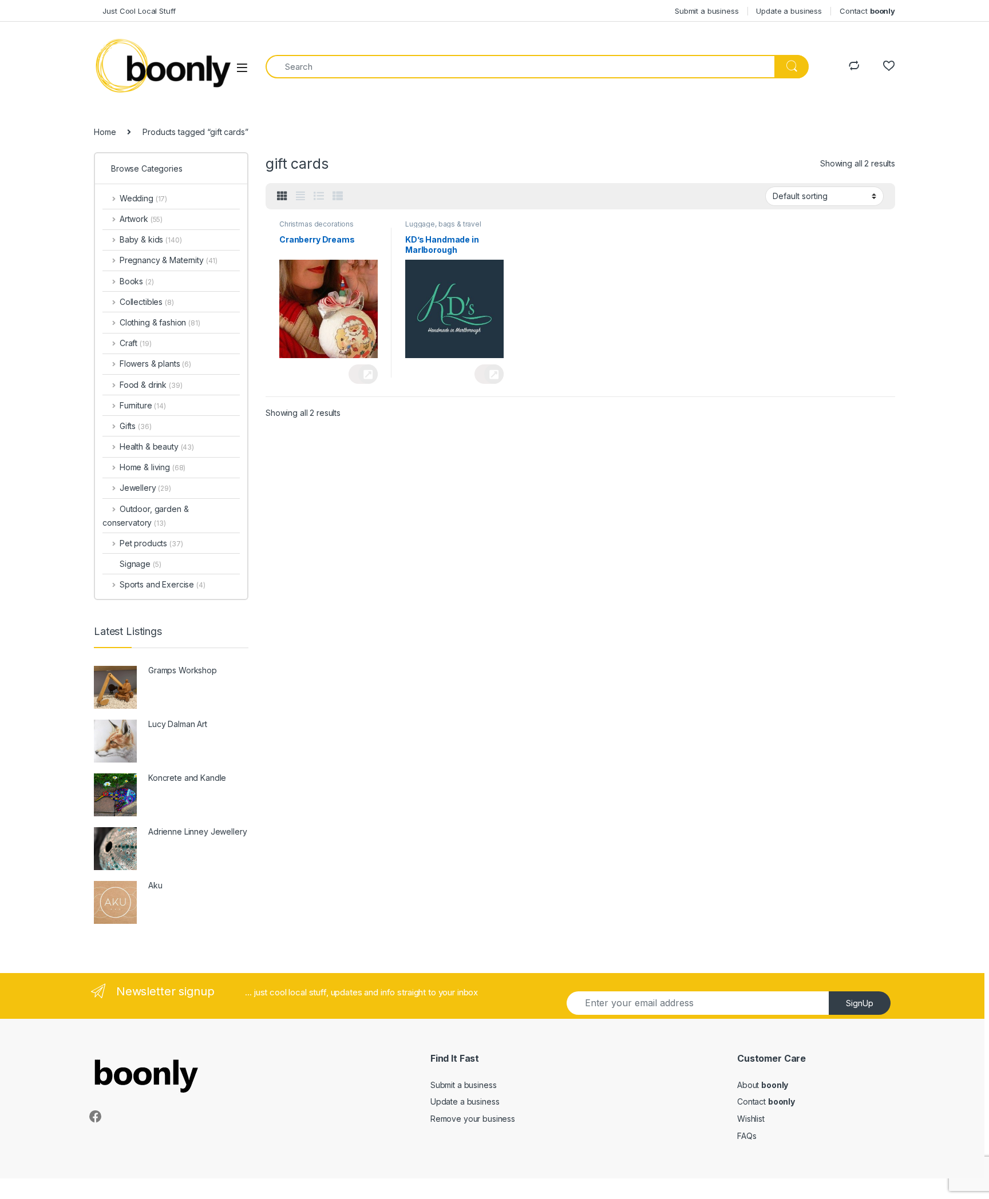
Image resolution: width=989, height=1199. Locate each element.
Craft (135, 343)
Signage (140, 564)
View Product (363, 374)
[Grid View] (282, 196)
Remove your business (472, 1118)
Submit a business (707, 10)
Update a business (789, 10)
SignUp (859, 1003)
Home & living (152, 467)
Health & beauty (157, 446)
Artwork (141, 219)
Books (137, 281)
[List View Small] (338, 196)
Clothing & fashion (160, 322)
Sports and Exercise (162, 584)
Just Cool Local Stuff (135, 10)
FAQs (746, 1136)
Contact (867, 10)
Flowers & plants (155, 363)
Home (105, 132)
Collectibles (147, 302)
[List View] (319, 196)
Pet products (151, 543)
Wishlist (751, 1118)
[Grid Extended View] (300, 196)
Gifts (135, 426)
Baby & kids (150, 239)
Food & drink (151, 385)
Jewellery (145, 488)
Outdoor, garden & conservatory (145, 515)
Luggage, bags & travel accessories (443, 228)
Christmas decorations (316, 224)
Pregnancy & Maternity (168, 260)
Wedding (143, 198)
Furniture (143, 405)
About (762, 1085)
